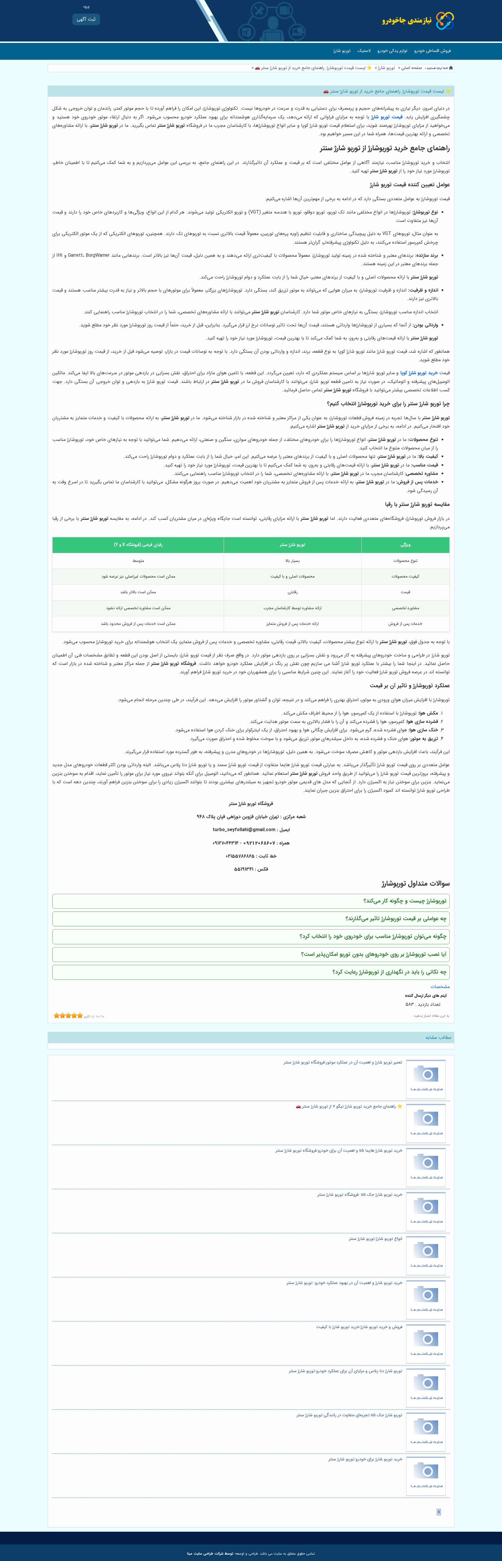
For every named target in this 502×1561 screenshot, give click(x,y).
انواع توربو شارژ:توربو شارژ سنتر (375, 1239)
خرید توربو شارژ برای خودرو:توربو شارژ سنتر (365, 1459)
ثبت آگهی (86, 19)
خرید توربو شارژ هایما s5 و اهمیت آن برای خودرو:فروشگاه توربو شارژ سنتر (339, 1150)
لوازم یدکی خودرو (392, 51)
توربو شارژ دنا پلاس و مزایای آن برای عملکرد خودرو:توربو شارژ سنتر (345, 1371)
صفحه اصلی (411, 68)
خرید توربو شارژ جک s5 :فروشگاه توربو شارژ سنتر (360, 1194)
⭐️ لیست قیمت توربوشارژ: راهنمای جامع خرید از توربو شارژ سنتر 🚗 (313, 68)
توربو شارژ (342, 51)
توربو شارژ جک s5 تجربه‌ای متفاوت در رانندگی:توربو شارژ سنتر (349, 1415)
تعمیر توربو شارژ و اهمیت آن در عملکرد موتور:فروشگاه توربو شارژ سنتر (343, 1062)
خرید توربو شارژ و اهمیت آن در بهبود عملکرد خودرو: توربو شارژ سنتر (344, 1283)
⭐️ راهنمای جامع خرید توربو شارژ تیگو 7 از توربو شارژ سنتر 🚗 (349, 1106)
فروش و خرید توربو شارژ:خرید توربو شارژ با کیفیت (359, 1327)
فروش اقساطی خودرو (432, 51)
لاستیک (364, 51)
